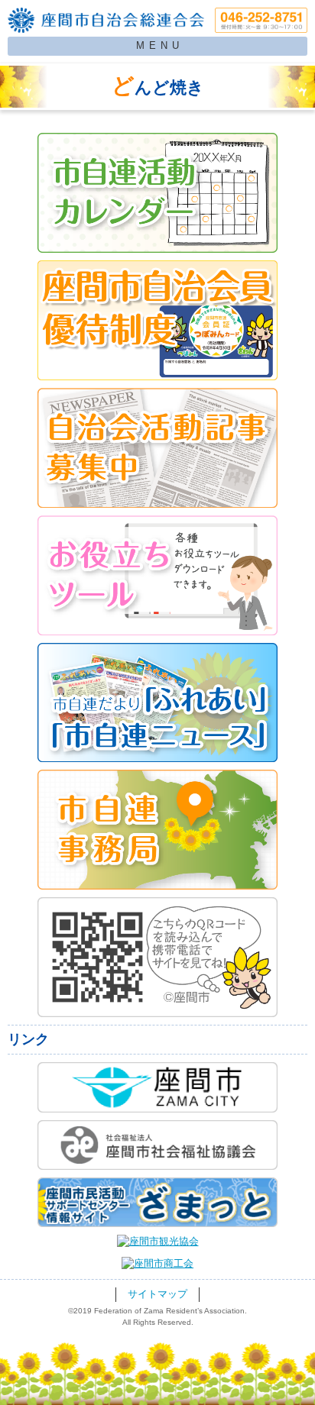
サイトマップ (157, 1294)
